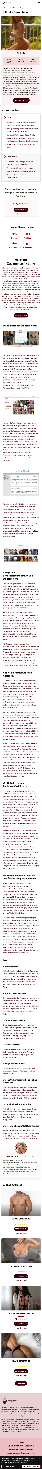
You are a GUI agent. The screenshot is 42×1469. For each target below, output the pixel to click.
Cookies (18, 1458)
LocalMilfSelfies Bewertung (21, 1314)
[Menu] (39, 2)
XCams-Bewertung (21, 1361)
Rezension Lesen (21, 214)
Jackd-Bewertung (21, 1219)
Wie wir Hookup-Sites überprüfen (21, 1446)
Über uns (20, 1442)
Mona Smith (13, 1156)
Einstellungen (10, 1466)
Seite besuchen (21, 100)
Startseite (4, 8)
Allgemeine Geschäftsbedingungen (21, 1453)
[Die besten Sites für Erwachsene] (6, 2)
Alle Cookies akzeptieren (31, 1466)
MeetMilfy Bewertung (21, 1266)
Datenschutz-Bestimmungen (21, 1449)
